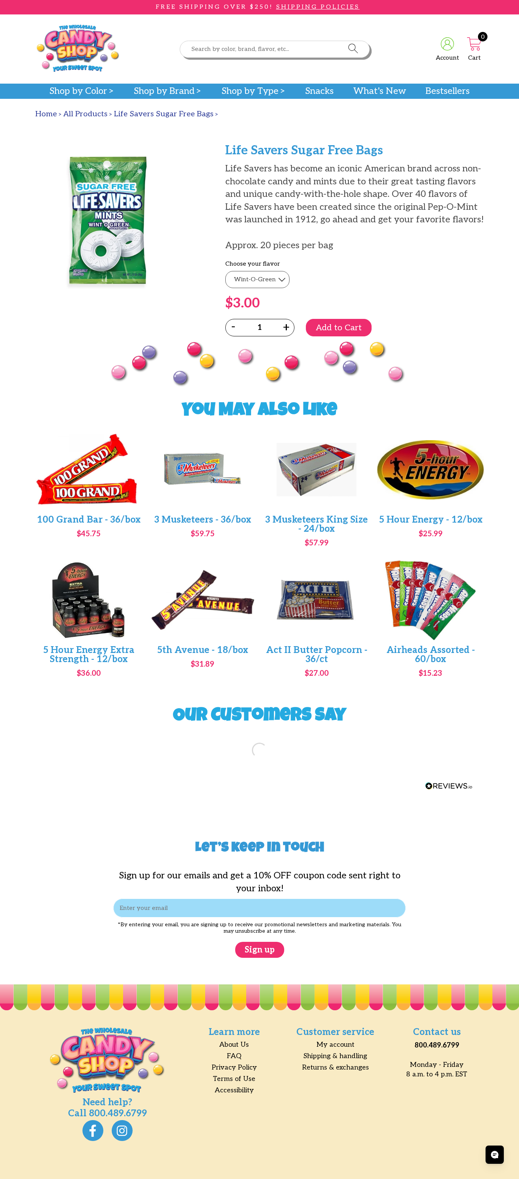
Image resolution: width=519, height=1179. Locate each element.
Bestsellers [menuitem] (448, 91)
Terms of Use (234, 1079)
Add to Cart (339, 328)
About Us (234, 1045)
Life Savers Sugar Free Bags (164, 114)
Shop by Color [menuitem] (78, 91)
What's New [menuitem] (379, 91)
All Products (85, 114)
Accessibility (234, 1090)
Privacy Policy (234, 1067)
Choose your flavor (252, 264)
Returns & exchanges (335, 1067)
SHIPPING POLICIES (318, 7)
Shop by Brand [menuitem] (164, 91)
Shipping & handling (335, 1056)
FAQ (234, 1056)
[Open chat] (495, 1155)
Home (46, 114)
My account (335, 1045)
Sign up (260, 950)
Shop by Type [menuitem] (250, 91)
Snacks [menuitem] (319, 91)
